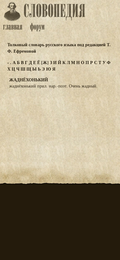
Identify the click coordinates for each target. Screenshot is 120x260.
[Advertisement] (60, 124)
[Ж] (45, 62)
